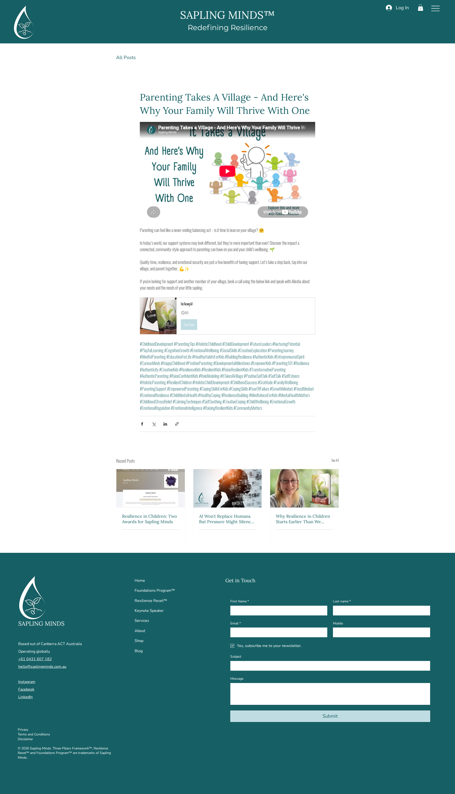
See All (335, 460)
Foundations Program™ (155, 590)
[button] (420, 7)
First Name (239, 601)
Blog (139, 651)
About (140, 630)
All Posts (126, 57)
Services (142, 620)
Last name (342, 601)
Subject (235, 656)
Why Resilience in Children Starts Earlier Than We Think (303, 518)
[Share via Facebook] (142, 424)
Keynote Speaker (149, 610)
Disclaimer (25, 739)
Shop (139, 640)
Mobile (338, 623)
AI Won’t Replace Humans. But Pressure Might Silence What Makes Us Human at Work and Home (226, 518)
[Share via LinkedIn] (165, 424)
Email (235, 623)
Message (236, 678)
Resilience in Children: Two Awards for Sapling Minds (149, 518)
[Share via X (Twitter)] (153, 424)
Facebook (26, 689)
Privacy (23, 729)
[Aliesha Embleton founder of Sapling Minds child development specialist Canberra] (304, 488)
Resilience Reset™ (151, 600)
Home (140, 580)
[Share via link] (177, 424)
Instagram (26, 681)
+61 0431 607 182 (35, 659)
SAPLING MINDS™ (227, 15)
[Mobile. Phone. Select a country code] (340, 632)
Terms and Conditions (34, 734)
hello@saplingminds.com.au (42, 666)
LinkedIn (25, 697)
